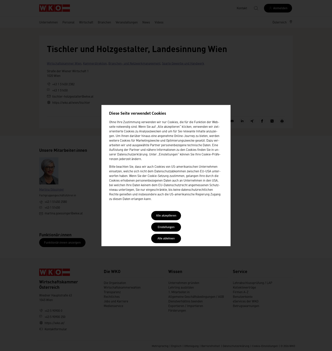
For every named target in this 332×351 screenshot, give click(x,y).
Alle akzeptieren (166, 215)
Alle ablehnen (166, 238)
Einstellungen (166, 227)
